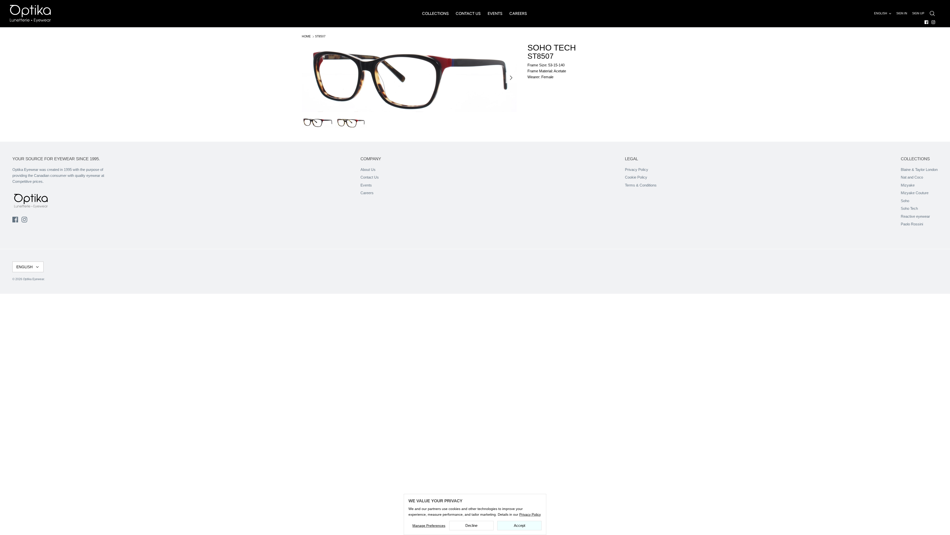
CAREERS (518, 13)
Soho (905, 201)
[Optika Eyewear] (30, 13)
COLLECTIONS (435, 13)
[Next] (511, 77)
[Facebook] (926, 22)
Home (306, 36)
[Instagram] (933, 22)
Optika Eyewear (33, 279)
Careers (367, 193)
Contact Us (369, 177)
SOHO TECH (551, 47)
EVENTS (495, 13)
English (880, 13)
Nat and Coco (912, 177)
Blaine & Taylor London (919, 169)
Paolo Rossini (912, 224)
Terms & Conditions (641, 185)
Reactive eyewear (915, 216)
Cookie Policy (636, 177)
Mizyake (908, 185)
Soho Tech (909, 208)
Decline (471, 525)
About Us (368, 169)
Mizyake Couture (914, 193)
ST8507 (320, 36)
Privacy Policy (636, 169)
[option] (409, 78)
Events (366, 185)
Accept (519, 525)
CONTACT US (468, 13)
